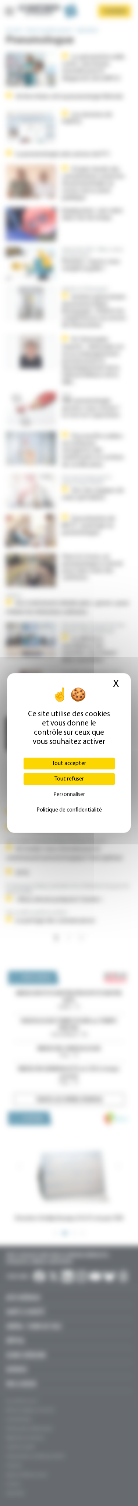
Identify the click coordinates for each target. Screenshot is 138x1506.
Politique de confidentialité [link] (69, 810)
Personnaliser (69, 794)
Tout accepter (69, 763)
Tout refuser (69, 779)
